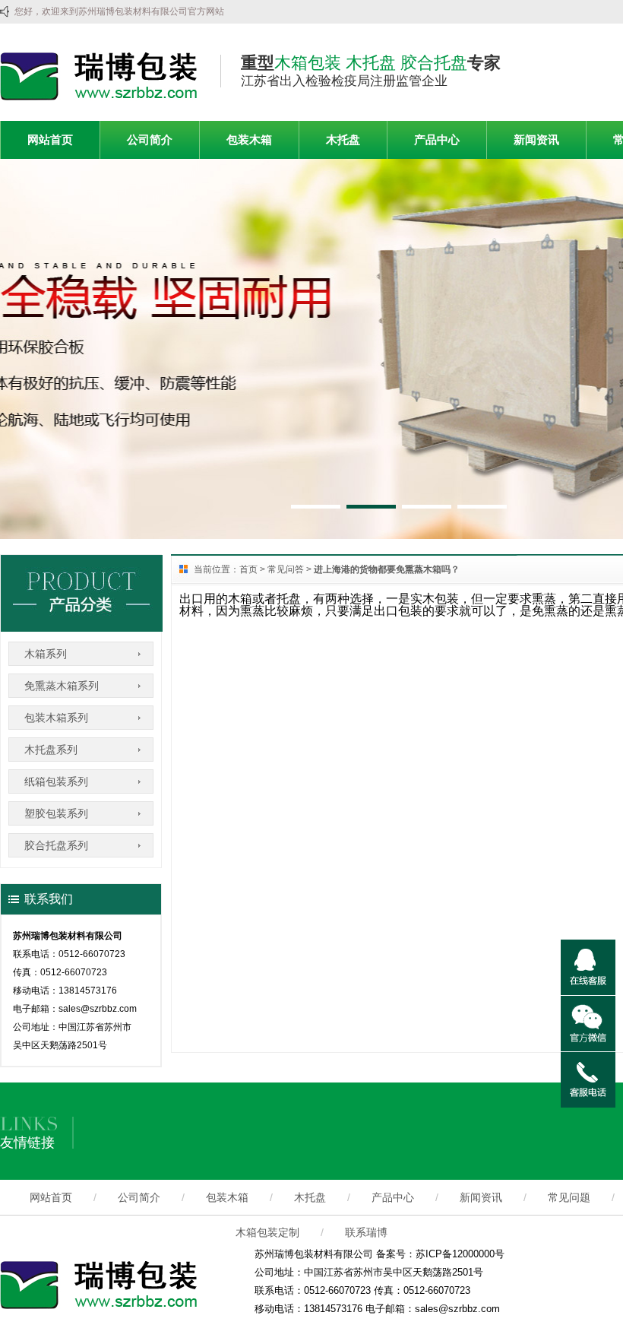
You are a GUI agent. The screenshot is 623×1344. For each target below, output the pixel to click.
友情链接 (27, 1142)
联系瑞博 (366, 1232)
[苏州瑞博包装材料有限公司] (99, 97)
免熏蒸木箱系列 (61, 686)
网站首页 (50, 140)
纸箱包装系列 (56, 781)
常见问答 (285, 569)
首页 (248, 569)
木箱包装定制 (267, 1232)
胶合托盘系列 (56, 845)
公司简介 (149, 140)
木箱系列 (45, 654)
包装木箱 (249, 140)
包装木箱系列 (56, 718)
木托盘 (343, 140)
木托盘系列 (50, 749)
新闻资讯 (536, 140)
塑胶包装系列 (56, 813)
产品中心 (437, 140)
